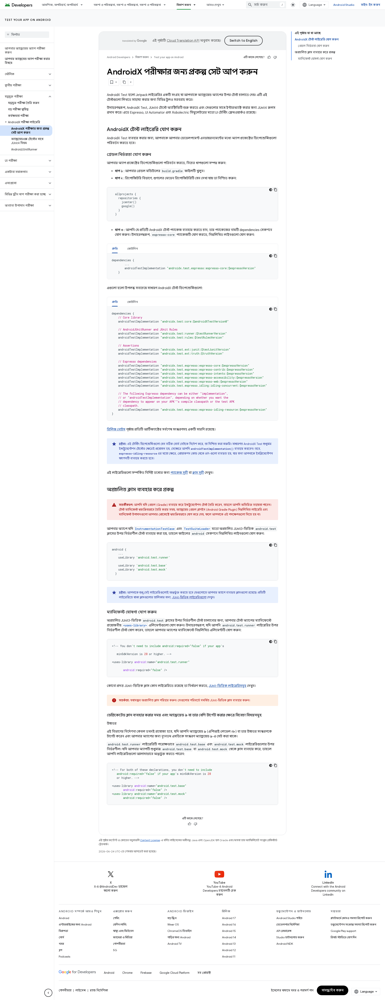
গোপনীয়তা (119, 944)
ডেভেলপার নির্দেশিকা (287, 924)
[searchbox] (27, 34)
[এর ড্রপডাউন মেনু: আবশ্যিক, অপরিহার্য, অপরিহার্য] (83, 5)
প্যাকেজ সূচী (179, 473)
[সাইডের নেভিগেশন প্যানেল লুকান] (48, 993)
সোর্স (61, 937)
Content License (150, 840)
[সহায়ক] (269, 57)
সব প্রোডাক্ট (204, 973)
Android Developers (118, 57)
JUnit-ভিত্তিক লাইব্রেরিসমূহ (227, 686)
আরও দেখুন (214, 5)
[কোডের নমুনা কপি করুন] (275, 189)
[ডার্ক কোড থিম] (270, 189)
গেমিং (116, 918)
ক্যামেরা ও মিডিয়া (122, 937)
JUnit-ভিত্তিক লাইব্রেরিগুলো (189, 597)
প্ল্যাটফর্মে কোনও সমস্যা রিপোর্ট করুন (351, 918)
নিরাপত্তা (63, 931)
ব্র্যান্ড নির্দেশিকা (99, 990)
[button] (24, 74)
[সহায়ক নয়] (275, 57)
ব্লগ (60, 950)
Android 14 (229, 937)
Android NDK (284, 944)
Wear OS (173, 924)
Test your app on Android (28, 20)
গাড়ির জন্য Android (178, 937)
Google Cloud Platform (174, 973)
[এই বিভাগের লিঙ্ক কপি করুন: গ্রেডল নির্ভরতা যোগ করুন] (155, 154)
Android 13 (229, 944)
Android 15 (229, 931)
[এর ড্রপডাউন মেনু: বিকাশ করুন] (196, 5)
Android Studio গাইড (289, 918)
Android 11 (228, 956)
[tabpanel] (192, 266)
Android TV (174, 944)
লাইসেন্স (80, 990)
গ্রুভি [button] (115, 248)
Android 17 (229, 918)
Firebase (146, 973)
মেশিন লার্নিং (120, 924)
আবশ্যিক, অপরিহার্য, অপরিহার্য (60, 5)
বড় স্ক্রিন (171, 918)
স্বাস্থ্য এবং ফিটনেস (123, 931)
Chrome (127, 973)
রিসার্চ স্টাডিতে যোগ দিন (343, 937)
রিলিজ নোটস (116, 429)
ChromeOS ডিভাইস (179, 931)
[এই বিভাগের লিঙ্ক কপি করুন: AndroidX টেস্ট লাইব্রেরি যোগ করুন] (185, 129)
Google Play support (343, 931)
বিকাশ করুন (184, 5)
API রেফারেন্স (283, 931)
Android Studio (344, 5)
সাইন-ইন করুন (370, 5)
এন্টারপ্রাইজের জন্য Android (75, 924)
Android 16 (229, 924)
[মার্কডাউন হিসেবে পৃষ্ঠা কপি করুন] (124, 82)
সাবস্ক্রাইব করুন (333, 990)
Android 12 (229, 950)
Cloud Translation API (183, 41)
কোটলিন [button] (132, 248)
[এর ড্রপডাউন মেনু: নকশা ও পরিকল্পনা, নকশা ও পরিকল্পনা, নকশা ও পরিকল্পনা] (166, 5)
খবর (61, 944)
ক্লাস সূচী (198, 473)
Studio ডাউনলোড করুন (290, 937)
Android (64, 918)
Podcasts (64, 956)
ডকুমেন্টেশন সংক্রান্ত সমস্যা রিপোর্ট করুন (353, 924)
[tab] (115, 248)
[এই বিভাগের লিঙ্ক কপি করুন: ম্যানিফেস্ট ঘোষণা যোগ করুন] (160, 612)
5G (115, 950)
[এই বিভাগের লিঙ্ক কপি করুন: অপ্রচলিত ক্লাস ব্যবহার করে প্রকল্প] (178, 490)
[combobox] (266, 4)
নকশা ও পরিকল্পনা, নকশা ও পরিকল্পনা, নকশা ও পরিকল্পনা (127, 5)
